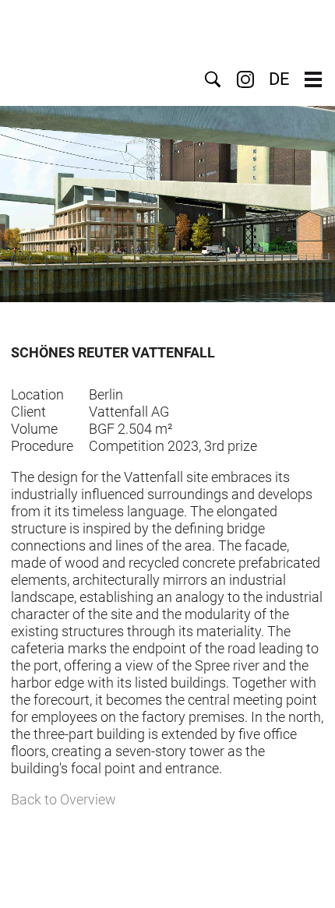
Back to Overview (63, 799)
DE (279, 79)
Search (212, 79)
